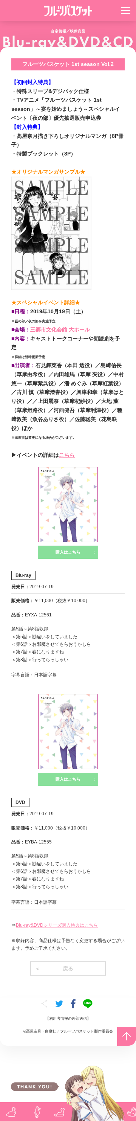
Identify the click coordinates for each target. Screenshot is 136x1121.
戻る (68, 968)
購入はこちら (68, 552)
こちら (67, 455)
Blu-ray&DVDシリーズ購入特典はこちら (57, 925)
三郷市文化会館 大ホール (60, 329)
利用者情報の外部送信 (68, 1018)
